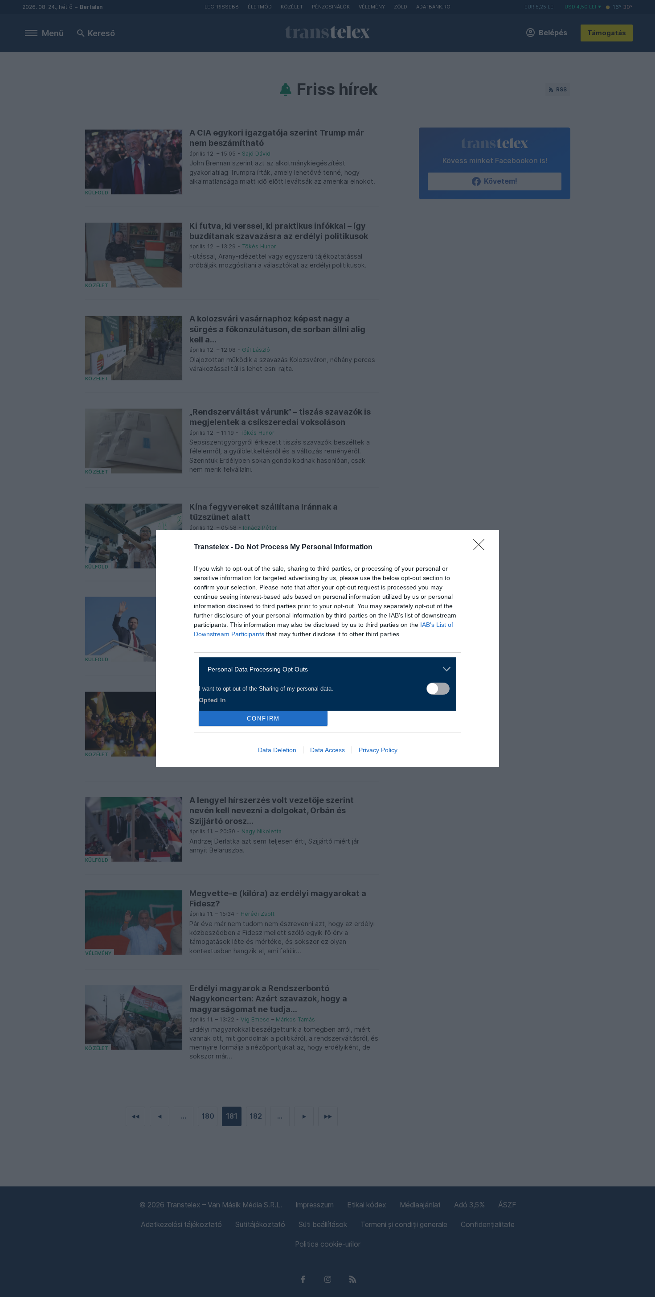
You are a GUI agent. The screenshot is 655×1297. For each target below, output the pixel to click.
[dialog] (327, 648)
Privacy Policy (378, 749)
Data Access (327, 749)
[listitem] (324, 669)
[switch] (438, 689)
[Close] (481, 547)
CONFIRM (263, 718)
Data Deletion (277, 749)
